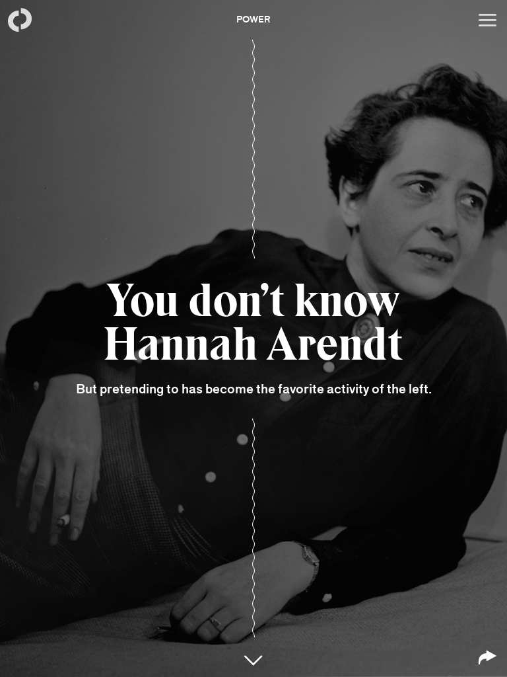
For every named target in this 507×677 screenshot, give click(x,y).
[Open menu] (487, 20)
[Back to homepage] (20, 20)
